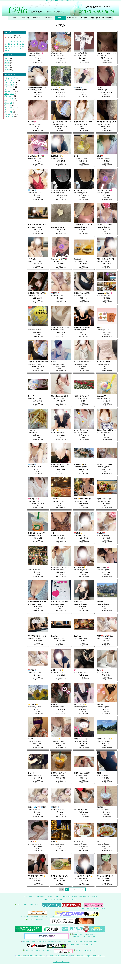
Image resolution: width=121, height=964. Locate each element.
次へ (83, 889)
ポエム (60, 18)
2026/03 (7, 70)
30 (6, 50)
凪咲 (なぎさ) (9, 85)
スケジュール (48, 18)
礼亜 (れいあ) (9, 82)
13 (17, 44)
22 (23, 46)
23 (6, 48)
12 (14, 44)
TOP (14, 18)
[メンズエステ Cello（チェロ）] (60, 8)
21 (20, 46)
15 (23, 44)
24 (9, 48)
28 (20, 48)
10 (9, 44)
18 (11, 46)
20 (17, 46)
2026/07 (7, 60)
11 (11, 44)
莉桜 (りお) (8, 112)
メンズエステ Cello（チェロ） (61, 962)
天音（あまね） (9, 114)
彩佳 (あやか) (9, 107)
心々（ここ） (9, 116)
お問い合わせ (95, 18)
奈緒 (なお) (8, 103)
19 (14, 46)
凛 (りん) (7, 110)
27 (17, 48)
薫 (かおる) (8, 89)
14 (20, 44)
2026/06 (7, 63)
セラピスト (25, 18)
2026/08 (7, 58)
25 (11, 48)
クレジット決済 (107, 18)
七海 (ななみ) (9, 100)
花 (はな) (7, 105)
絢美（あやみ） (9, 91)
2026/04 (7, 67)
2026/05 (7, 65)
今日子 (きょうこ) (10, 80)
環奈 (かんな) (9, 94)
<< (10, 35)
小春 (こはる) (9, 87)
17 (9, 46)
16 (6, 46)
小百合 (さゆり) (10, 78)
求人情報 (84, 18)
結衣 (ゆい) (8, 96)
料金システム (37, 18)
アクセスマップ (72, 18)
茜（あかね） (9, 98)
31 (9, 50)
